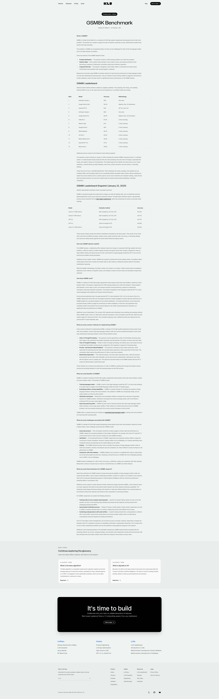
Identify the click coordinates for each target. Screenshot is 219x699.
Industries (140, 681)
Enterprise (69, 3)
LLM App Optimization (103, 648)
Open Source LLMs (102, 650)
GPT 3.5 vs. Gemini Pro (103, 653)
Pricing (76, 3)
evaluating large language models (115, 412)
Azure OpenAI (61, 650)
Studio (112, 672)
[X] (149, 692)
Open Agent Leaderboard (103, 199)
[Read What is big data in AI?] (136, 571)
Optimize (113, 681)
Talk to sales (155, 3)
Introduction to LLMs (137, 648)
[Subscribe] (90, 678)
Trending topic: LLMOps (109, 14)
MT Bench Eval (62, 653)
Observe (113, 675)
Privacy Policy (154, 672)
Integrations (114, 684)
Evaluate (113, 678)
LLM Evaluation (62, 648)
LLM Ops (126, 672)
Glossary (139, 675)
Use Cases (140, 678)
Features (60, 3)
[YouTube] (160, 692)
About (82, 3)
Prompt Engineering (102, 645)
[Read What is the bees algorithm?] (83, 571)
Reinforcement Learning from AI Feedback (144, 653)
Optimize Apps (128, 681)
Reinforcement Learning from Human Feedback (146, 650)
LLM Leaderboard (136, 645)
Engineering (127, 678)
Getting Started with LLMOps (66, 645)
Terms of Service (155, 675)
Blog (146, 3)
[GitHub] (154, 692)
